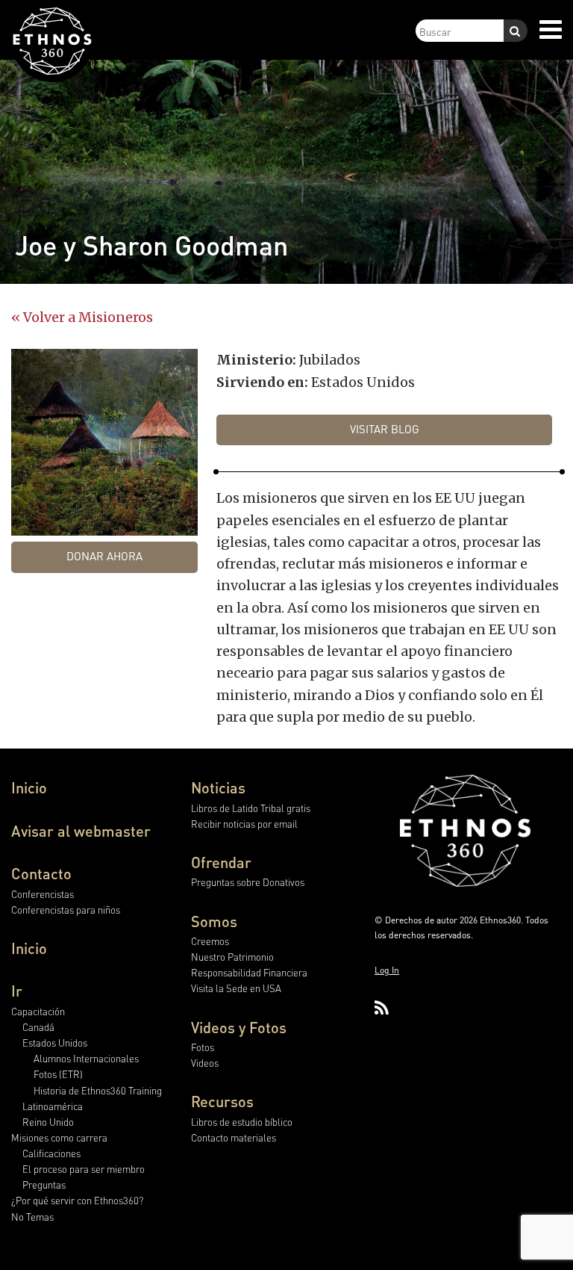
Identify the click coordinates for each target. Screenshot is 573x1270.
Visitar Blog (384, 428)
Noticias (218, 787)
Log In (387, 970)
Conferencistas (42, 894)
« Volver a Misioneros (82, 317)
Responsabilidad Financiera (249, 972)
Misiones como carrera (59, 1137)
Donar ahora (104, 555)
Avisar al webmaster (81, 830)
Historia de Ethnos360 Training (98, 1090)
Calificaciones (51, 1153)
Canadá (38, 1026)
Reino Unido (48, 1121)
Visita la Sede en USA (236, 988)
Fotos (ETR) (58, 1074)
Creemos (210, 941)
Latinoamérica (52, 1106)
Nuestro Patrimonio (232, 956)
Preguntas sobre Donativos (247, 882)
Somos (214, 921)
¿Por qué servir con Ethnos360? (77, 1200)
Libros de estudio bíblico (241, 1121)
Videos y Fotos (238, 1027)
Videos (205, 1062)
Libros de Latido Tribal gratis (250, 808)
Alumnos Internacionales (86, 1058)
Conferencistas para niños (65, 909)
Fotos (202, 1047)
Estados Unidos (54, 1042)
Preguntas (44, 1184)
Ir (16, 990)
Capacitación (38, 1011)
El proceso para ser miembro (83, 1168)
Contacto (41, 873)
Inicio (29, 787)
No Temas (32, 1216)
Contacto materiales (233, 1137)
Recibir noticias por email (244, 823)
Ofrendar (221, 862)
